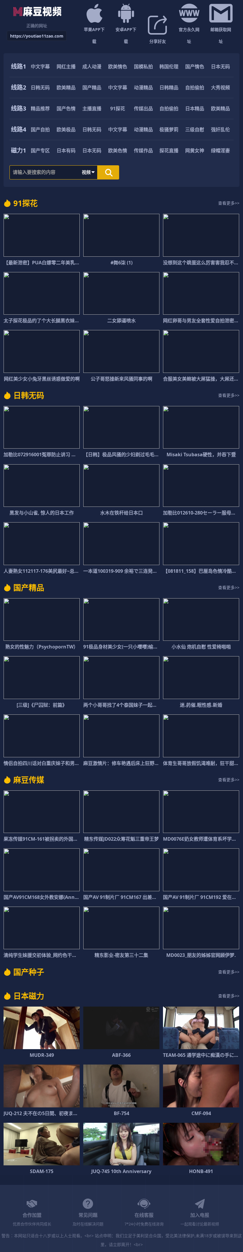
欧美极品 (66, 129)
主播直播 (91, 108)
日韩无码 (40, 87)
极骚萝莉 (168, 129)
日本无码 (220, 66)
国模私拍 (143, 66)
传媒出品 (143, 108)
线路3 (18, 108)
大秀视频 (220, 87)
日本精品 (194, 108)
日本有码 (66, 150)
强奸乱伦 (220, 129)
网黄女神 (194, 150)
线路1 (18, 66)
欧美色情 (117, 150)
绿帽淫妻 (220, 150)
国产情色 (194, 66)
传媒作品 (143, 150)
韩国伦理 (168, 66)
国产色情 (66, 108)
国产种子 (28, 972)
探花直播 (168, 150)
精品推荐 (40, 108)
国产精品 (91, 87)
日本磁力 (28, 996)
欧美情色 (117, 66)
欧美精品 (66, 87)
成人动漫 (91, 66)
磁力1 (18, 150)
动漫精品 (143, 87)
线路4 (18, 129)
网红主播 (66, 66)
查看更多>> (228, 203)
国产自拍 (40, 129)
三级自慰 (194, 129)
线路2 (18, 87)
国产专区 (40, 150)
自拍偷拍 (194, 87)
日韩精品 (168, 87)
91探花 (117, 108)
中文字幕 (40, 66)
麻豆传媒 (28, 779)
